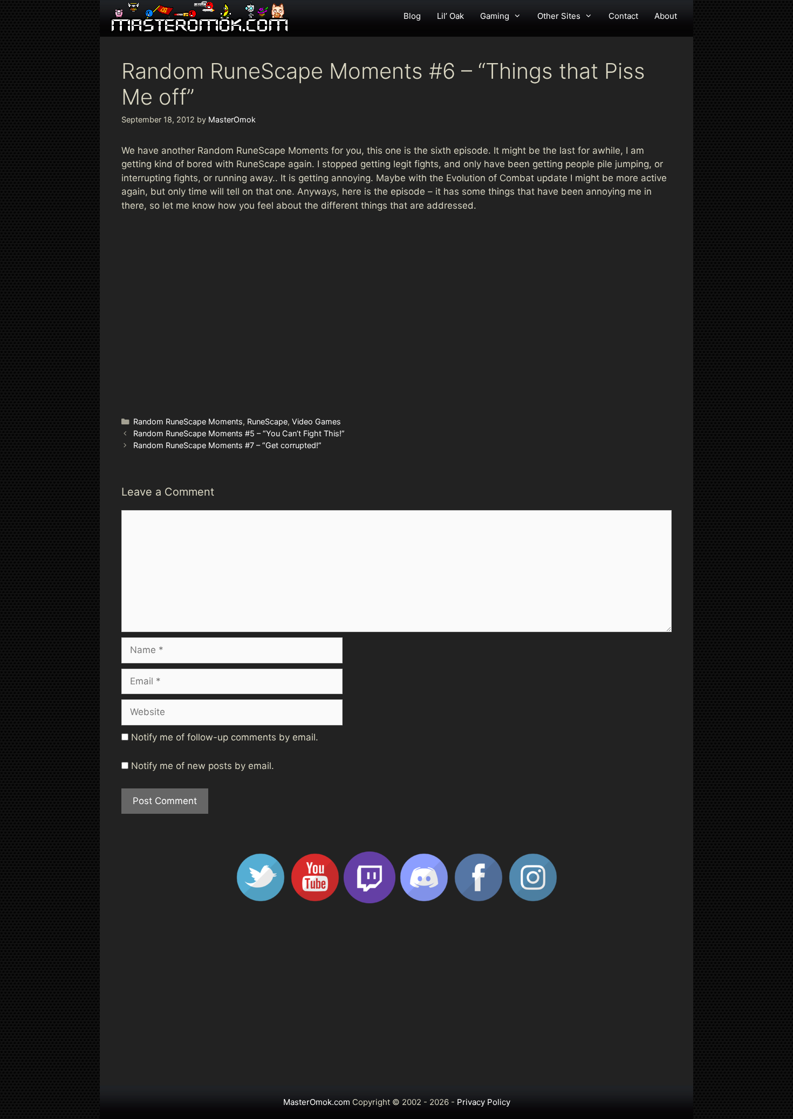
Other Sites (558, 16)
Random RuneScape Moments (188, 421)
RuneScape (267, 421)
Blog (412, 16)
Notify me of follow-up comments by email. (224, 737)
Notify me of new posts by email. (202, 765)
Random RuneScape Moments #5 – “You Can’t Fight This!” (239, 433)
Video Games (316, 421)
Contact (623, 16)
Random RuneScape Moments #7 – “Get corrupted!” (227, 445)
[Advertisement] (396, 999)
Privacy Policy (483, 1102)
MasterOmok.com (316, 1102)
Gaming (494, 16)
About (665, 16)
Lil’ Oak (450, 16)
